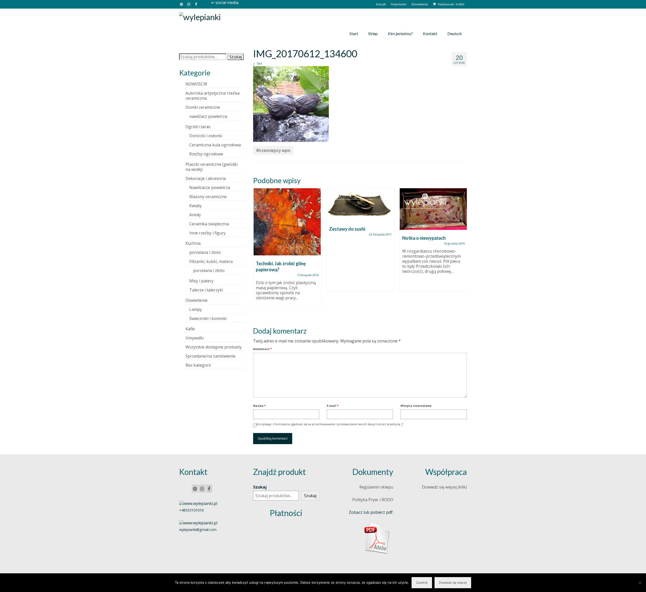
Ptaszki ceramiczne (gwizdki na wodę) (211, 167)
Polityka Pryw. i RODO (372, 499)
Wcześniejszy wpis (273, 150)
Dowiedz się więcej (453, 582)
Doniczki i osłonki (205, 136)
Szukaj (235, 57)
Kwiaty (195, 205)
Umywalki (194, 338)
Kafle (190, 329)
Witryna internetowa (416, 406)
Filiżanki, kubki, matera (211, 261)
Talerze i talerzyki (206, 290)
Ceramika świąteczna (209, 224)
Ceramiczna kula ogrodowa (215, 145)
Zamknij (421, 582)
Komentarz (262, 349)
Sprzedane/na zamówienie (210, 356)
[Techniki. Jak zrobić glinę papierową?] (287, 221)
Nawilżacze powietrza (209, 187)
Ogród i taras (197, 126)
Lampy (195, 309)
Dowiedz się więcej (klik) (444, 487)
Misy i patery (201, 281)
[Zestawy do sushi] (360, 204)
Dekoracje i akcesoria (205, 178)
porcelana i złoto (205, 252)
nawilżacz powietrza (208, 116)
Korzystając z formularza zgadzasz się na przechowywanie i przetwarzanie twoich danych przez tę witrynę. (329, 424)
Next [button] (462, 253)
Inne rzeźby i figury (207, 233)
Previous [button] (257, 253)
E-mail (332, 406)
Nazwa (259, 406)
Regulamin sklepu (376, 487)
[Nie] (639, 582)
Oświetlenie (196, 300)
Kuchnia (193, 243)
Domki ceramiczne (202, 107)
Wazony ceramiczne (208, 196)
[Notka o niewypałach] (433, 209)
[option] (287, 250)
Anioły (195, 215)
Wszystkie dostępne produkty (213, 347)
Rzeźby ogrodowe (206, 154)
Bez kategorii (198, 365)
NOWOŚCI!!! (196, 84)
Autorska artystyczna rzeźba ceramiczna (212, 95)
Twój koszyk (450, 4)
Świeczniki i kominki (208, 318)
